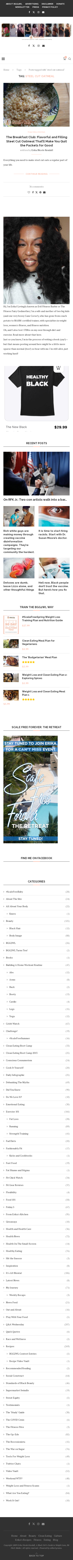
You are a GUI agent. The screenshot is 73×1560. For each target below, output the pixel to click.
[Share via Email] (44, 192)
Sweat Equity (38, 1397)
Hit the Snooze (38, 1258)
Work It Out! (38, 1500)
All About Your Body (38, 906)
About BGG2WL (14, 4)
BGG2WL (38, 943)
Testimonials (38, 1405)
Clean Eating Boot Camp (38, 1045)
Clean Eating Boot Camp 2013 (38, 1052)
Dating (47, 1539)
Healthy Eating (38, 1251)
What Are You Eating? (38, 1493)
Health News (38, 1236)
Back (39, 987)
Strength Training (39, 1133)
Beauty (38, 920)
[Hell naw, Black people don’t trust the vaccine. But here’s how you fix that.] (54, 568)
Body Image (39, 935)
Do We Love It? (38, 1097)
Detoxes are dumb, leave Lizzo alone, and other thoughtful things (18, 586)
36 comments (36, 186)
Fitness (37, 1539)
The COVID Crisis (38, 1419)
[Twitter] (34, 12)
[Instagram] (38, 12)
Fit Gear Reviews (38, 1185)
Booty (39, 994)
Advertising (32, 4)
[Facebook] (29, 12)
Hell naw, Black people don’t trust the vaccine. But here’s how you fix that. (54, 588)
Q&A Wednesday (38, 1324)
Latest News (38, 1280)
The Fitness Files (38, 1427)
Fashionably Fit (38, 1148)
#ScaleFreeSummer (39, 1038)
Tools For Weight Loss (38, 1456)
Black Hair (39, 928)
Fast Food (38, 1163)
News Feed (38, 1302)
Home (6, 69)
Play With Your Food (38, 1317)
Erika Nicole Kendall (42, 150)
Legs (39, 1009)
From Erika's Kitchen (38, 1214)
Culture (58, 1535)
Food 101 (38, 1199)
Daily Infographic (38, 1074)
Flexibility (38, 1192)
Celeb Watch (38, 1023)
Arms (39, 979)
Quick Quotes (38, 1331)
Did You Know (38, 1089)
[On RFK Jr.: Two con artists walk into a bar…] (36, 473)
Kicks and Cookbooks (39, 1155)
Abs (39, 972)
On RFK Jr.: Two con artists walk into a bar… (35, 499)
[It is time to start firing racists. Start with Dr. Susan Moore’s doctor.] (54, 516)
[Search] (69, 59)
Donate (60, 4)
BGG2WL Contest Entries (39, 1353)
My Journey (38, 1287)
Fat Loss (39, 1119)
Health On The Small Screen (38, 1243)
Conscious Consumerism (38, 1060)
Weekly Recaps (39, 1295)
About (23, 1535)
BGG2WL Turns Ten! (38, 950)
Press (35, 7)
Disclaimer (47, 4)
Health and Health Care (38, 1228)
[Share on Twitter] (36, 192)
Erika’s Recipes (23, 1539)
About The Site (38, 898)
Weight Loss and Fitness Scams (38, 1485)
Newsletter (22, 7)
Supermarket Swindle (38, 1390)
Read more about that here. (27, 334)
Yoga (39, 1016)
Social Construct (38, 1375)
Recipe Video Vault (39, 1361)
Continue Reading (37, 174)
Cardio (39, 1001)
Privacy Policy (50, 7)
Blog (55, 1539)
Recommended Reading (38, 1368)
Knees (39, 913)
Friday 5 (38, 1207)
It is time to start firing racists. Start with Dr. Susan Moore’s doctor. (53, 534)
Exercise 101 (38, 1111)
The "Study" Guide (38, 1412)
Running (39, 1126)
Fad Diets (38, 1141)
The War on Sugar (38, 1449)
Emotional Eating (38, 1104)
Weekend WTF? (38, 1478)
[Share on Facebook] (33, 192)
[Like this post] (29, 192)
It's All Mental (38, 1273)
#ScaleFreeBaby (38, 891)
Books (38, 957)
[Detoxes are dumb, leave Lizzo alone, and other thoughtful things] (18, 568)
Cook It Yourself (38, 1067)
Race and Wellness (38, 1339)
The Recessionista (38, 1441)
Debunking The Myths (38, 1082)
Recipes (38, 1346)
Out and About (38, 1309)
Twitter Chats (38, 1463)
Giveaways (38, 1221)
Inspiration (38, 1265)
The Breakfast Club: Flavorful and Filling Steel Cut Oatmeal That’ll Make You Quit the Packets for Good (36, 141)
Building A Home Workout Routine (38, 965)
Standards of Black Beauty (38, 1383)
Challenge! (38, 1031)
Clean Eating (45, 1535)
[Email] (43, 12)
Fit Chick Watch (38, 1177)
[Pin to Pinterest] (40, 192)
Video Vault (38, 1471)
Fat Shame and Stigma (38, 1170)
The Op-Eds (38, 1434)
